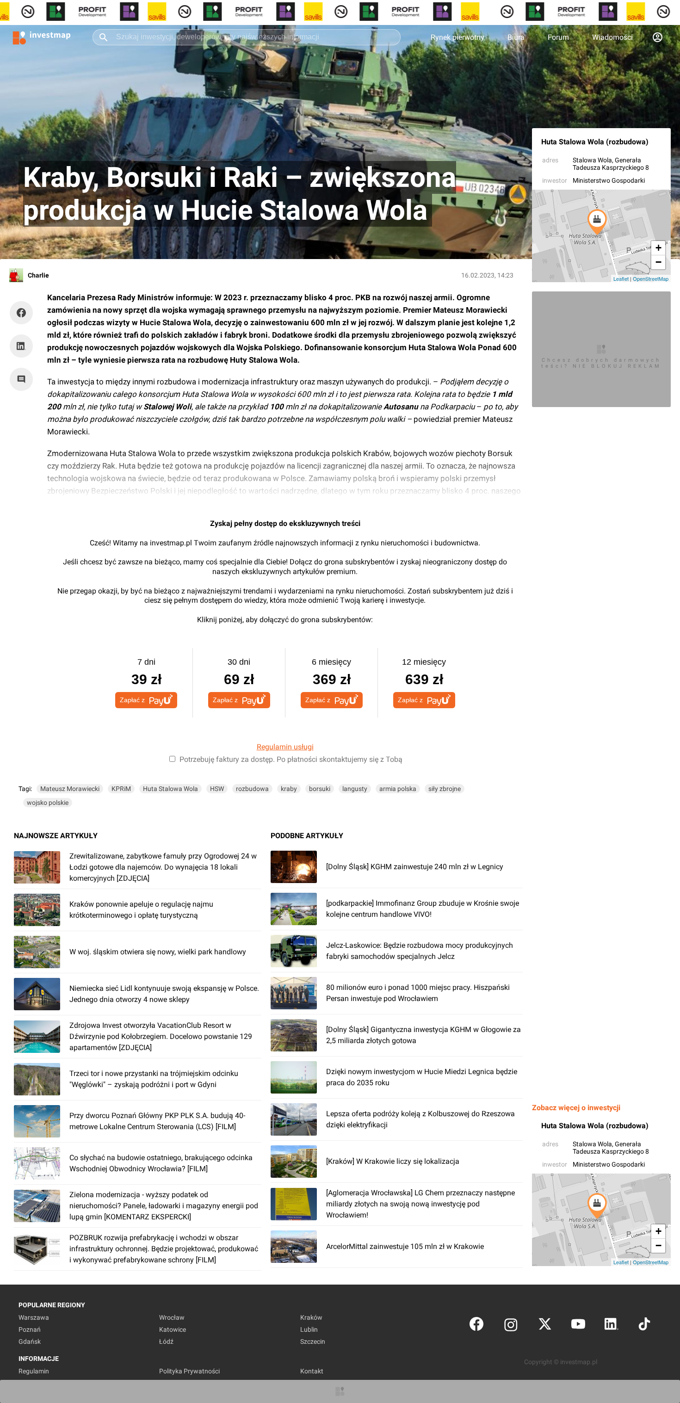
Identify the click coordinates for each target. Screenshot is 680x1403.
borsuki (319, 788)
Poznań (30, 1329)
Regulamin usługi (285, 746)
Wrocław (172, 1317)
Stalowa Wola (592, 160)
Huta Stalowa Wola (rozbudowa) (595, 141)
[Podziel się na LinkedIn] (21, 346)
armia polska (397, 788)
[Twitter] (545, 1326)
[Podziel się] (23, 313)
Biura (516, 37)
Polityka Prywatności (189, 1371)
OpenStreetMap (650, 278)
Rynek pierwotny (457, 37)
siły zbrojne (444, 788)
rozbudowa (252, 788)
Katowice (172, 1329)
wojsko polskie (47, 802)
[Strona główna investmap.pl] (41, 37)
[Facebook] (476, 1326)
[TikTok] (644, 1326)
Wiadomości (612, 37)
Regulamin (34, 1371)
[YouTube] (578, 1326)
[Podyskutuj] (23, 379)
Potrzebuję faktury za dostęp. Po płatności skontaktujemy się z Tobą (290, 759)
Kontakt (311, 1371)
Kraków (311, 1317)
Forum (558, 37)
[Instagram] (511, 1326)
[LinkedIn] (611, 1326)
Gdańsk (30, 1341)
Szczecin (312, 1341)
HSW (217, 788)
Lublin (309, 1329)
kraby (289, 788)
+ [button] (658, 247)
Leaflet (621, 278)
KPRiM (121, 788)
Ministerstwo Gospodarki (609, 180)
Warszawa (34, 1317)
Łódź (166, 1341)
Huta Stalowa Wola (170, 788)
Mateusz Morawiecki (69, 788)
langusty (354, 788)
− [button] (658, 262)
